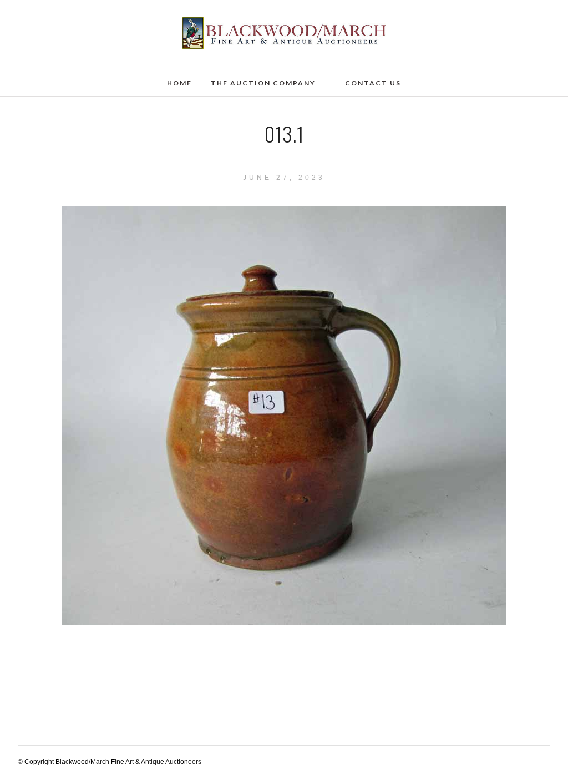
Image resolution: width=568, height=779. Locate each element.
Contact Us (373, 83)
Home (179, 83)
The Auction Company (263, 83)
